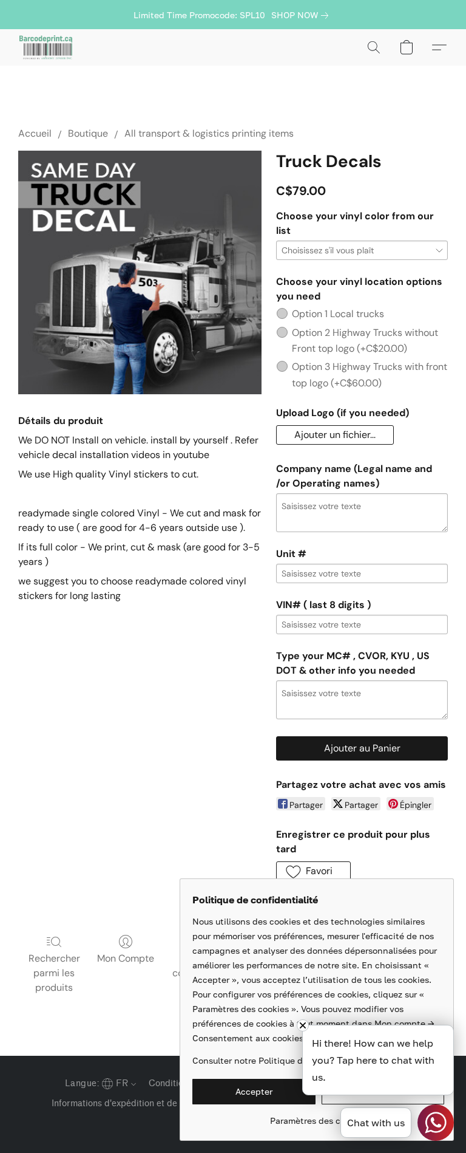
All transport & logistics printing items (209, 133)
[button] (45, 47)
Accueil (35, 133)
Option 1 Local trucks (338, 313)
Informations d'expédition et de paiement (134, 1103)
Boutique (88, 133)
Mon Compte (125, 958)
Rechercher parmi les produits (54, 973)
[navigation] (99, 1082)
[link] (302, 15)
